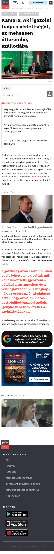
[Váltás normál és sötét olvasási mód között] (23, 2)
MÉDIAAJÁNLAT (13, 496)
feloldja (36, 176)
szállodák (43, 8)
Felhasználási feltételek (19, 478)
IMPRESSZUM (12, 472)
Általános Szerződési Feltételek (23, 490)
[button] (50, 8)
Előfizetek (38, 2)
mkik (32, 8)
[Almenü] (15, 2)
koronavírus (20, 8)
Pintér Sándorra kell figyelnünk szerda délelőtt (27, 229)
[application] (27, 413)
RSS (8, 460)
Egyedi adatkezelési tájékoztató (23, 484)
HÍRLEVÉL (10, 466)
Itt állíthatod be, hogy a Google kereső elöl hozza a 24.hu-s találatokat (30, 339)
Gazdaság (9, 14)
